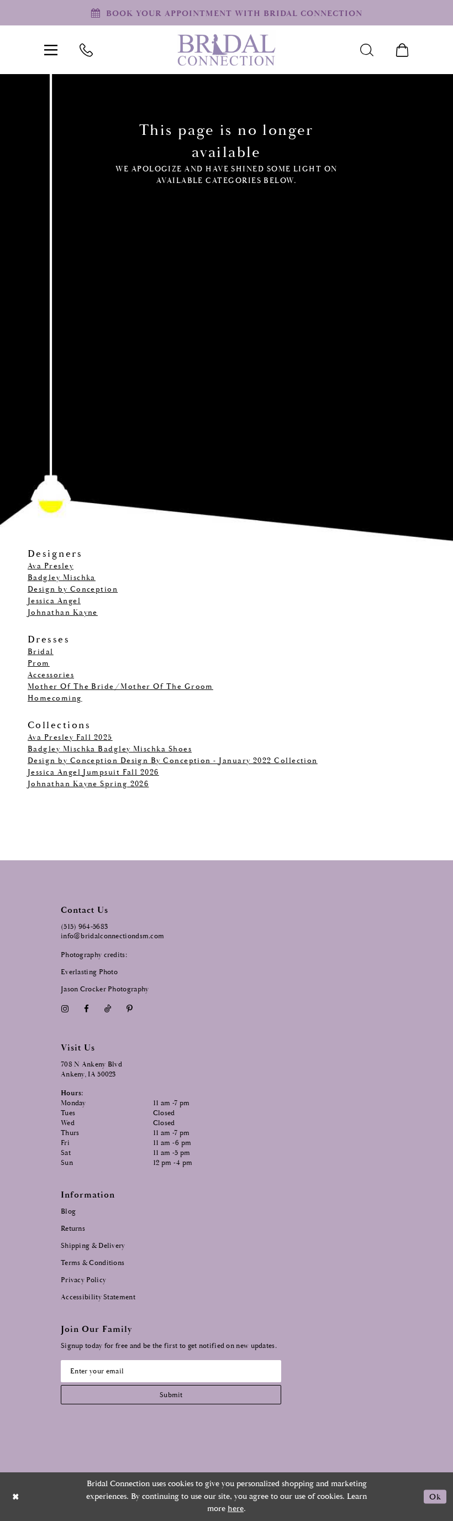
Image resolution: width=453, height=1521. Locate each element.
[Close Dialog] (16, 1496)
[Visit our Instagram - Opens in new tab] (65, 1008)
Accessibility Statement (98, 1297)
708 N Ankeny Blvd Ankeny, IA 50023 (91, 1069)
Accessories (51, 675)
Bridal (41, 652)
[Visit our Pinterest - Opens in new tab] (130, 1008)
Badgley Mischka (62, 578)
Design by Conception (73, 589)
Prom (39, 663)
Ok (435, 1496)
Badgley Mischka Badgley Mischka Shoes (110, 749)
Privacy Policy (83, 1280)
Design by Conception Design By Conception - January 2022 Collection (173, 761)
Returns (73, 1228)
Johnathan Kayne (63, 613)
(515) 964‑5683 (84, 927)
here (236, 1508)
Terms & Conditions (92, 1263)
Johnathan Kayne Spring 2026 (88, 784)
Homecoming (55, 698)
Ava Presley (50, 566)
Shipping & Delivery (93, 1246)
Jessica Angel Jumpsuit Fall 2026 (93, 772)
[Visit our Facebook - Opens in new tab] (86, 1008)
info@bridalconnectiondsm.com (112, 936)
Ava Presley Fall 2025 (70, 738)
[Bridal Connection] (226, 50)
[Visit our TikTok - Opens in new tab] (108, 1008)
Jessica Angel (54, 601)
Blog (68, 1211)
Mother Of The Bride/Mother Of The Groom (120, 687)
